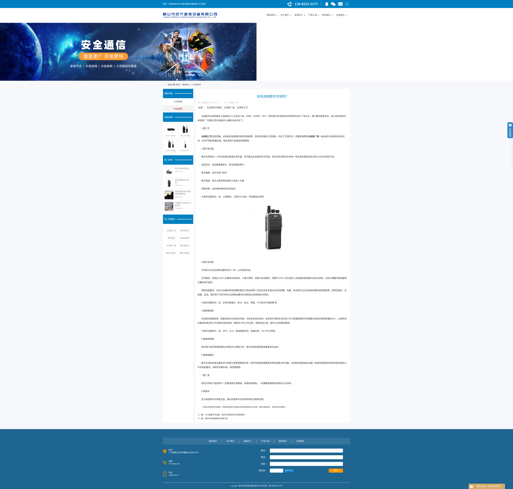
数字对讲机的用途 (182, 168)
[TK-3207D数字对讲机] (185, 129)
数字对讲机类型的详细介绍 (216, 418)
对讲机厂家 (171, 246)
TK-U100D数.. (171, 151)
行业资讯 (197, 85)
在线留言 (340, 15)
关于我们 (285, 15)
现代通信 (171, 238)
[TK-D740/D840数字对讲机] (170, 129)
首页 (178, 85)
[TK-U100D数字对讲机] (170, 144)
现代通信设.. (185, 246)
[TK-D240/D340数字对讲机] (185, 144)
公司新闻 (178, 101)
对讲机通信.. (185, 238)
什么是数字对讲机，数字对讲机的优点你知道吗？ (225, 415)
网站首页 (271, 15)
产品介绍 (312, 15)
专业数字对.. (185, 231)
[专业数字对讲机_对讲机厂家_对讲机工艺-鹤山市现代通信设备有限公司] (190, 15)
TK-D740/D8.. (171, 136)
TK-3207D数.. (185, 136)
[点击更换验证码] (289, 470)
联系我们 (326, 15)
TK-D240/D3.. (185, 151)
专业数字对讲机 (214, 107)
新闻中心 (298, 15)
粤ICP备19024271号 (275, 486)
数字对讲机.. (171, 253)
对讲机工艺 (171, 231)
